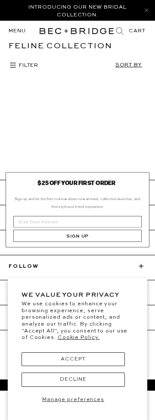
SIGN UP (77, 236)
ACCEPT (73, 359)
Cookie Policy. (79, 337)
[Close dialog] (142, 179)
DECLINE (73, 379)
